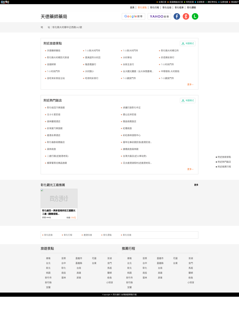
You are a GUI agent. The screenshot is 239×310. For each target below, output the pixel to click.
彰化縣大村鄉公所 (170, 50)
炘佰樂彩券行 (167, 57)
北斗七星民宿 (53, 114)
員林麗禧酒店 (53, 121)
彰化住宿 (167, 7)
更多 (196, 185)
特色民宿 (190, 2)
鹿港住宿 (88, 235)
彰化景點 (107, 235)
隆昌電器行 (90, 64)
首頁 (132, 7)
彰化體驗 (191, 7)
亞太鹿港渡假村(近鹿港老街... (137, 163)
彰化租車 (179, 7)
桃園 (48, 273)
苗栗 (63, 258)
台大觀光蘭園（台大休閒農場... (138, 71)
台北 (48, 263)
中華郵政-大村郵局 (170, 71)
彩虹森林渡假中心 (132, 135)
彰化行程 (154, 7)
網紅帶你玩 (212, 2)
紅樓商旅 (127, 128)
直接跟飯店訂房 (176, 2)
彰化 (63, 268)
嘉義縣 (79, 263)
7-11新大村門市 (92, 50)
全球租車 (201, 2)
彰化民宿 (48, 235)
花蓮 (94, 258)
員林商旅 (51, 149)
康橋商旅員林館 (130, 149)
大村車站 (127, 57)
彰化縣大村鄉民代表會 (58, 57)
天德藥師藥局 (53, 50)
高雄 (79, 273)
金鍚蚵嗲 (51, 64)
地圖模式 (190, 43)
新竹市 (48, 278)
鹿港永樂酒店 (53, 135)
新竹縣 (48, 282)
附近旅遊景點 (224, 157)
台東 (94, 263)
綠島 (109, 278)
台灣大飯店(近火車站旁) (134, 156)
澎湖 (109, 258)
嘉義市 (79, 258)
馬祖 (109, 268)
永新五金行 (128, 64)
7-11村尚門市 (167, 64)
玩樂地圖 (224, 2)
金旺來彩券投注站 (56, 78)
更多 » (190, 84)
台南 (79, 268)
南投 (63, 273)
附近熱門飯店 (224, 162)
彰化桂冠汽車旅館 (56, 107)
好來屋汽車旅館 (55, 128)
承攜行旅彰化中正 (132, 107)
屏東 (79, 278)
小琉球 (109, 282)
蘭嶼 (109, 273)
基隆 (48, 258)
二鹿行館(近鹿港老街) (57, 156)
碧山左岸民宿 (129, 114)
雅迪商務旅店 (129, 121)
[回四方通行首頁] (5, 2)
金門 (109, 263)
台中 (63, 263)
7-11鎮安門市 (129, 78)
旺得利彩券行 (91, 78)
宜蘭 (48, 287)
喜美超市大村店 (93, 57)
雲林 (63, 278)
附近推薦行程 (224, 167)
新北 (48, 268)
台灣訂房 (162, 2)
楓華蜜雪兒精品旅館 (57, 163)
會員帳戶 (235, 2)
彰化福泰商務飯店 (56, 142)
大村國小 (89, 71)
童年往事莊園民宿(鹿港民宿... (137, 142)
